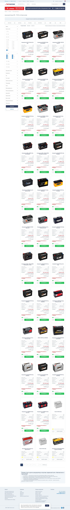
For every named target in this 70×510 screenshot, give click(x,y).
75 (8, 44)
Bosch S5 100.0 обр (58, 411)
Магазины (34, 4)
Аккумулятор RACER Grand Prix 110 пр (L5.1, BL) (27, 338)
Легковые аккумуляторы (9, 491)
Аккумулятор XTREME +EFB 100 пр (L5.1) (58, 43)
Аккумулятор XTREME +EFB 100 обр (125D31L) (42, 117)
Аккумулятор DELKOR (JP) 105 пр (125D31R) (43, 301)
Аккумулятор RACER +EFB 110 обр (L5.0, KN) (28, 117)
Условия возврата (38, 494)
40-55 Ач (9, 22)
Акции (28, 1)
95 (13, 55)
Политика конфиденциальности (41, 497)
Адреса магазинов (38, 491)
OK (47, 505)
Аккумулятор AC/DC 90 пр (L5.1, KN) (58, 264)
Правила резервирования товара (41, 498)
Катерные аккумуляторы (9, 494)
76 (13, 44)
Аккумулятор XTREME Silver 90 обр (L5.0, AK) (27, 190)
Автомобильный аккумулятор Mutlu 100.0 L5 (27, 449)
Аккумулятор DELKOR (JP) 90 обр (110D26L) (58, 153)
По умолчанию (23, 25)
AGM (50, 22)
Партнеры (22, 492)
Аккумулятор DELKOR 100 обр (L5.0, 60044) (42, 43)
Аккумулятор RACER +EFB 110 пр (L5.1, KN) (58, 190)
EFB (60, 22)
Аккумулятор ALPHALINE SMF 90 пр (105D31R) (58, 338)
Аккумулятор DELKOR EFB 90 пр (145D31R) (58, 375)
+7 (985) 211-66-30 (62, 492)
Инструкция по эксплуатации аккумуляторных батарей (40, 501)
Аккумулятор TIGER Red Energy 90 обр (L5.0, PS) (58, 301)
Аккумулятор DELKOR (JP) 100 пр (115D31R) (43, 264)
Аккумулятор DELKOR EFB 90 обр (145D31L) (27, 375)
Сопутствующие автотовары (10, 499)
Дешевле (28, 25)
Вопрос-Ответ (38, 493)
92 (8, 55)
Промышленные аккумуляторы (10, 496)
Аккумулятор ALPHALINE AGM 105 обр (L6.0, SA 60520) (58, 449)
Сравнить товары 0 (58, 1)
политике (37, 507)
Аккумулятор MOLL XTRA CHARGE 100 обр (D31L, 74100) (28, 264)
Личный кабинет (38, 499)
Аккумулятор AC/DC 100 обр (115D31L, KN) (58, 117)
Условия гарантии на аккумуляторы (41, 496)
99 (8, 56)
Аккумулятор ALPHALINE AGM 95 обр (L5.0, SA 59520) (58, 80)
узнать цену (59, 431)
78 (13, 45)
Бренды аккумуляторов (24, 496)
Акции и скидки (38, 492)
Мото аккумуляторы (8, 493)
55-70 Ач (19, 22)
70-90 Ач (30, 22)
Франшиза (32, 1)
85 (13, 47)
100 (13, 56)
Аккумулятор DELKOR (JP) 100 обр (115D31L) (43, 375)
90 (8, 50)
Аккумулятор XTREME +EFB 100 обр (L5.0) (27, 227)
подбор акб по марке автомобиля (35, 19)
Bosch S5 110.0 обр (43, 448)
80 (8, 47)
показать (12, 106)
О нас (20, 1)
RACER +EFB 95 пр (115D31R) (43, 337)
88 (13, 48)
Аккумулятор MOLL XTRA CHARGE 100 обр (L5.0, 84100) (43, 153)
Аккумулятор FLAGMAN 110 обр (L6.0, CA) (42, 412)
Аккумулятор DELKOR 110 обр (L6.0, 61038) (27, 80)
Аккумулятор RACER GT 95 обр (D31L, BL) (42, 190)
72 (13, 41)
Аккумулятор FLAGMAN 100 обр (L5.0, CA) (27, 412)
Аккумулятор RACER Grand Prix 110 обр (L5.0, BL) (42, 227)
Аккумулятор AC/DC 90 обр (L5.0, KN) (28, 43)
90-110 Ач (40, 22)
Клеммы (6, 498)
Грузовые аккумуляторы (9, 492)
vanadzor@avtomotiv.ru (61, 493)
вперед (44, 464)
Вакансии (22, 493)
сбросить (12, 109)
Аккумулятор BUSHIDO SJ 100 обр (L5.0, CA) (58, 227)
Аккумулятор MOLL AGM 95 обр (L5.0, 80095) (27, 153)
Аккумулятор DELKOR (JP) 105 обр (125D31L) (27, 301)
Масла (28, 4)
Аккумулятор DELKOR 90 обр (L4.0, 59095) (43, 80)
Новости (24, 1)
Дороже (32, 25)
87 (8, 48)
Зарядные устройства (9, 497)
